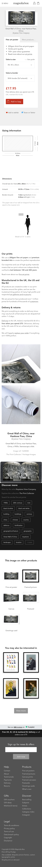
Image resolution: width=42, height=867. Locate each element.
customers (34, 301)
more (30, 542)
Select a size (20, 59)
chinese (15, 520)
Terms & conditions (11, 825)
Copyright (8, 837)
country (26, 520)
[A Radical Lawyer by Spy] (31, 662)
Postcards (26, 783)
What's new (26, 789)
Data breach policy (11, 834)
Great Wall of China (10, 537)
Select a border (12, 73)
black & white (8, 508)
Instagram (26, 815)
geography (27, 531)
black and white (23, 508)
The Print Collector (26, 493)
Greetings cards (28, 786)
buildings (18, 514)
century (29, 514)
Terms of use (9, 831)
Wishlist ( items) (10, 806)
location (19, 542)
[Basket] (38, 3)
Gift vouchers (9, 799)
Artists (24, 806)
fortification (19, 525)
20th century (17, 503)
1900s (5, 503)
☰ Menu (5, 3)
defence (6, 525)
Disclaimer (8, 841)
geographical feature (10, 531)
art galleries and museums (20, 294)
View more (21, 710)
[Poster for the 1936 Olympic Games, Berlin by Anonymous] (11, 688)
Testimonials (9, 777)
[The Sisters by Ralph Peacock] (31, 688)
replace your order (21, 333)
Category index (28, 812)
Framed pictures (28, 774)
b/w (29, 503)
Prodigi (13, 852)
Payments (8, 780)
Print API (5, 852)
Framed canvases (29, 780)
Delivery (5, 321)
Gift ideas (8, 802)
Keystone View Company (21, 33)
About (6, 774)
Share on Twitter (29, 113)
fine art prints (24, 274)
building (6, 514)
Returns (7, 786)
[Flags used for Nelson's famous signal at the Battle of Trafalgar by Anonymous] (11, 662)
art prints (28, 54)
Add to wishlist (13, 113)
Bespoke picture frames (20, 855)
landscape (7, 542)
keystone (25, 537)
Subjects (25, 802)
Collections (26, 809)
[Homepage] (21, 4)
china (5, 520)
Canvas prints (27, 777)
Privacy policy (9, 828)
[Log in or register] (35, 3)
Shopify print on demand (10, 860)
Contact (7, 771)
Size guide (31, 59)
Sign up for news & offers (21, 744)
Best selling (26, 799)
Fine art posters (28, 771)
